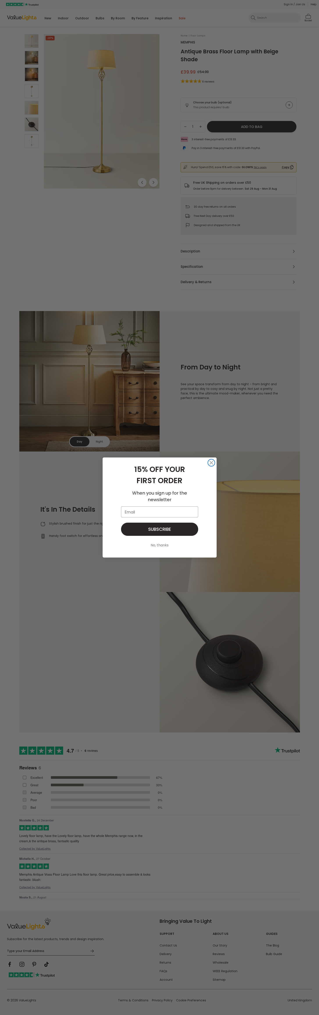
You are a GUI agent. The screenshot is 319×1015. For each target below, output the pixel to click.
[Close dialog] (211, 462)
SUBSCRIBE (159, 529)
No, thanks (160, 545)
